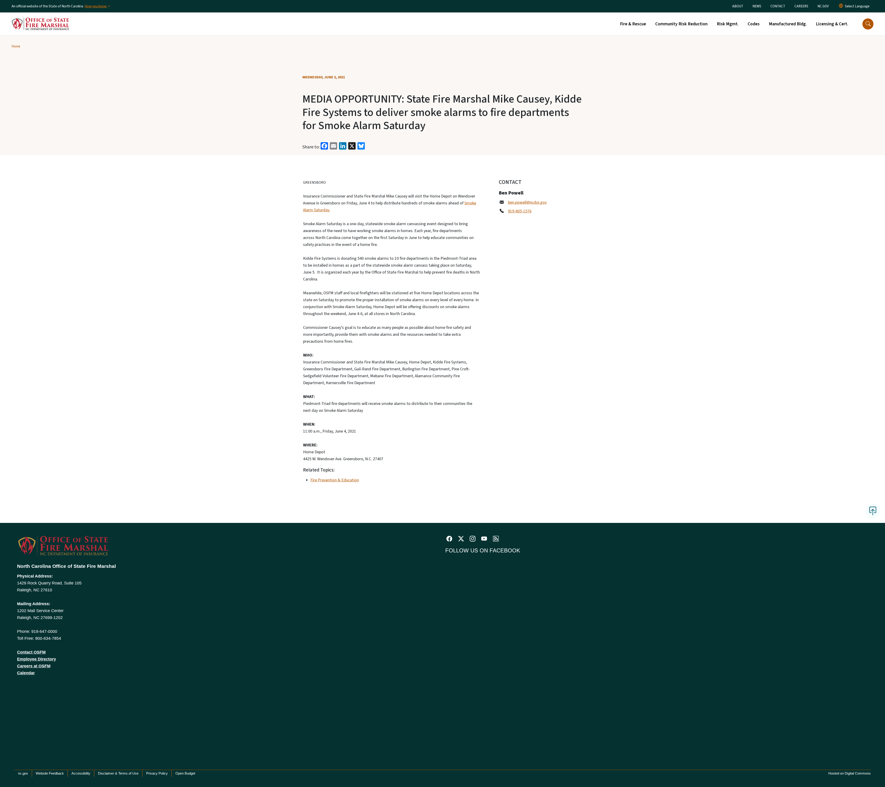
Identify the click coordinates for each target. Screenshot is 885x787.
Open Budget (185, 773)
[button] (867, 23)
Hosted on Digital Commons (849, 773)
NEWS (756, 6)
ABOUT (737, 6)
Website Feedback (50, 773)
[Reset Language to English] (841, 6)
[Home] (40, 18)
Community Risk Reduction (681, 24)
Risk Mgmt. (727, 24)
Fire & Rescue (633, 24)
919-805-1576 (519, 211)
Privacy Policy (157, 773)
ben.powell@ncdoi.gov (527, 202)
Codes (754, 24)
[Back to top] (872, 511)
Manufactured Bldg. (788, 24)
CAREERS (801, 6)
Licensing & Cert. (832, 24)
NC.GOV (823, 6)
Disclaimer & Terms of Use (118, 773)
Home (16, 46)
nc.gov (23, 773)
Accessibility (80, 773)
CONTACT (777, 6)
